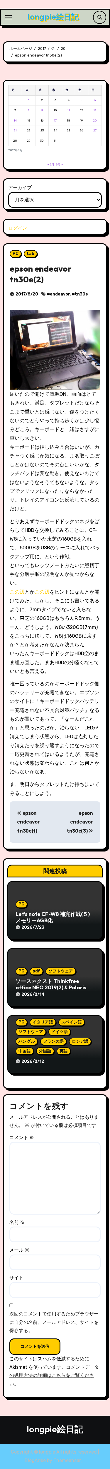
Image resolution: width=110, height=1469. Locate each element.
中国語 (24, 1050)
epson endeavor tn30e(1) (28, 822)
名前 (17, 1222)
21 (15, 130)
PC (15, 253)
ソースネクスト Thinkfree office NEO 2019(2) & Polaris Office (51, 987)
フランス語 (53, 1041)
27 (95, 130)
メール (19, 1250)
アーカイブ (20, 187)
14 (15, 120)
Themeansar (67, 1460)
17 (55, 120)
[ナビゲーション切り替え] (8, 17)
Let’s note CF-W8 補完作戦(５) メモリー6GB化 (53, 917)
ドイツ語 (59, 1031)
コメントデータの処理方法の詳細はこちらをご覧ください (54, 1375)
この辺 (17, 592)
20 (95, 120)
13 (95, 110)
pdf (36, 971)
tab (30, 253)
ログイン (17, 228)
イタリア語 (43, 1022)
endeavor (60, 294)
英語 (64, 1050)
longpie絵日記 (53, 17)
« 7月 (51, 164)
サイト (16, 1277)
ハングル (26, 1041)
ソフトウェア (60, 971)
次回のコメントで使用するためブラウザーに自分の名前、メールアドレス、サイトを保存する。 (54, 1322)
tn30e (81, 294)
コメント (21, 1137)
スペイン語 (71, 1022)
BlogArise (35, 1460)
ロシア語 (80, 1041)
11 (68, 110)
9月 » (59, 164)
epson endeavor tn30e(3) (80, 822)
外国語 (45, 1050)
